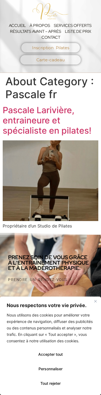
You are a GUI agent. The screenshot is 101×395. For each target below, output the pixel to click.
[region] (50, 346)
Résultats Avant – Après (35, 31)
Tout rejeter (50, 383)
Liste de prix (78, 31)
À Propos (40, 25)
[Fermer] (95, 301)
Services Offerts (73, 25)
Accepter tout (50, 354)
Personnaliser (50, 368)
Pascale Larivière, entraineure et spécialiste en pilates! (47, 120)
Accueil (17, 25)
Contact (50, 37)
